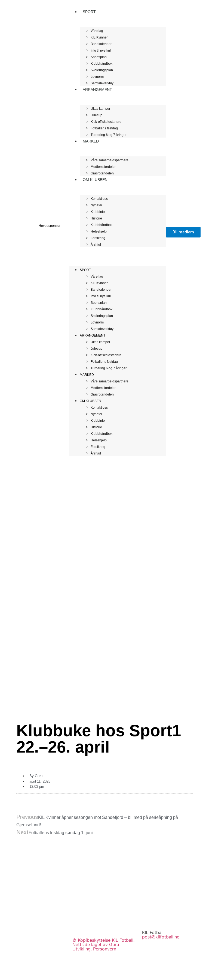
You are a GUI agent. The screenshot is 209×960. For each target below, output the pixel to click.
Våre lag (97, 31)
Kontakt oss (99, 199)
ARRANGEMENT (97, 89)
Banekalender (101, 44)
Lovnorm (97, 77)
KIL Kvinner (99, 37)
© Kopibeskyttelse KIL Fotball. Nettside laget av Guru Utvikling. (103, 944)
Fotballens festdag (104, 128)
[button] (117, 250)
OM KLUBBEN (95, 179)
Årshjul (96, 244)
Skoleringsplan (102, 70)
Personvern (104, 949)
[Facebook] (149, 916)
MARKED (91, 141)
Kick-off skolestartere (106, 122)
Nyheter (96, 205)
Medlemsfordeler (103, 167)
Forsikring (98, 238)
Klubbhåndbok (101, 64)
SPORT (89, 12)
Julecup (96, 115)
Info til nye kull (101, 50)
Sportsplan (99, 57)
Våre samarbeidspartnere (109, 160)
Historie (96, 218)
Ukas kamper (100, 109)
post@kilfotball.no (161, 937)
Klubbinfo (98, 212)
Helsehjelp (99, 231)
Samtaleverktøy (102, 329)
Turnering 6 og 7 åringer (109, 135)
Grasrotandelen (102, 394)
